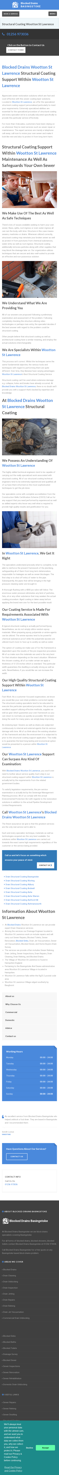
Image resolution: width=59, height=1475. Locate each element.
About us (9, 996)
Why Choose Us (13, 1004)
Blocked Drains (14, 925)
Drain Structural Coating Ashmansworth (23, 904)
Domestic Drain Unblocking (15, 1384)
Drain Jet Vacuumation (13, 1312)
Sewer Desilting (10, 1414)
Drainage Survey (10, 1354)
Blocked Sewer (9, 1360)
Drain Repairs (9, 1300)
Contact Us (44, 865)
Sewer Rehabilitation (12, 1378)
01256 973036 (18, 34)
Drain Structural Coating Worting (20, 880)
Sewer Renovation (11, 1372)
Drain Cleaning (9, 1275)
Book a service (11, 14)
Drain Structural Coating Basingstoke (22, 876)
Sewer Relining (9, 1408)
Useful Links (11, 1394)
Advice (8, 1028)
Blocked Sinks (22, 941)
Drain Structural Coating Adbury (20, 884)
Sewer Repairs (9, 1402)
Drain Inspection (10, 1288)
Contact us (10, 1036)
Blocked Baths (9, 1342)
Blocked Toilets (10, 1348)
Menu (53, 14)
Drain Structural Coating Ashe (19, 892)
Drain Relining (9, 1306)
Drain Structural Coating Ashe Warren (22, 896)
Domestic (10, 1020)
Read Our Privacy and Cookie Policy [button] (13, 1469)
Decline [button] (29, 1448)
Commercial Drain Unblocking (16, 1318)
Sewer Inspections (11, 1366)
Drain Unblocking (10, 1281)
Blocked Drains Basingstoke (28, 1221)
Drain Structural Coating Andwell (20, 888)
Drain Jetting (8, 1294)
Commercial (11, 1012)
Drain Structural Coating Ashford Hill (22, 900)
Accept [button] (45, 1448)
